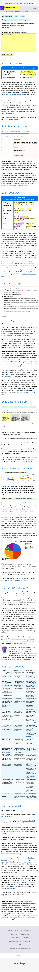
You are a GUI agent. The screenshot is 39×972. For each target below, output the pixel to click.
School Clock (19, 945)
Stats (16, 16)
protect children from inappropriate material (17, 659)
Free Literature (24, 934)
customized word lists (14, 345)
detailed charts (21, 253)
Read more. (31, 686)
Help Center (14, 934)
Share (23, 16)
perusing (17, 210)
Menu (35, 8)
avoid (27, 202)
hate (21, 202)
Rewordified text (7, 16)
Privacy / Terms (14, 937)
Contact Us (26, 941)
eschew (29, 209)
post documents (30, 774)
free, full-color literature (13, 831)
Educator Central (8, 486)
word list (28, 73)
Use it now (14, 872)
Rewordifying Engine (7, 111)
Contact (34, 892)
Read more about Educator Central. (16, 580)
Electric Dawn (11, 888)
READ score (8, 752)
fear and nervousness (29, 74)
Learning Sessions (18, 523)
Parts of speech (24, 20)
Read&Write (30, 3)
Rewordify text (7, 54)
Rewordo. (7, 839)
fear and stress (27, 77)
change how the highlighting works (14, 94)
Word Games (25, 937)
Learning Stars (8, 257)
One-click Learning (15, 941)
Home (10, 930)
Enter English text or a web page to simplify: (14, 32)
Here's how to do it (27, 461)
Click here (24, 882)
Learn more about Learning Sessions (16, 185)
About (16, 930)
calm (32, 76)
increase (33, 73)
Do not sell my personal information (19, 948)
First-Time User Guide (28, 821)
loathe (22, 209)
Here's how (23, 331)
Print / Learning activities (9, 20)
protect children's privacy (18, 643)
